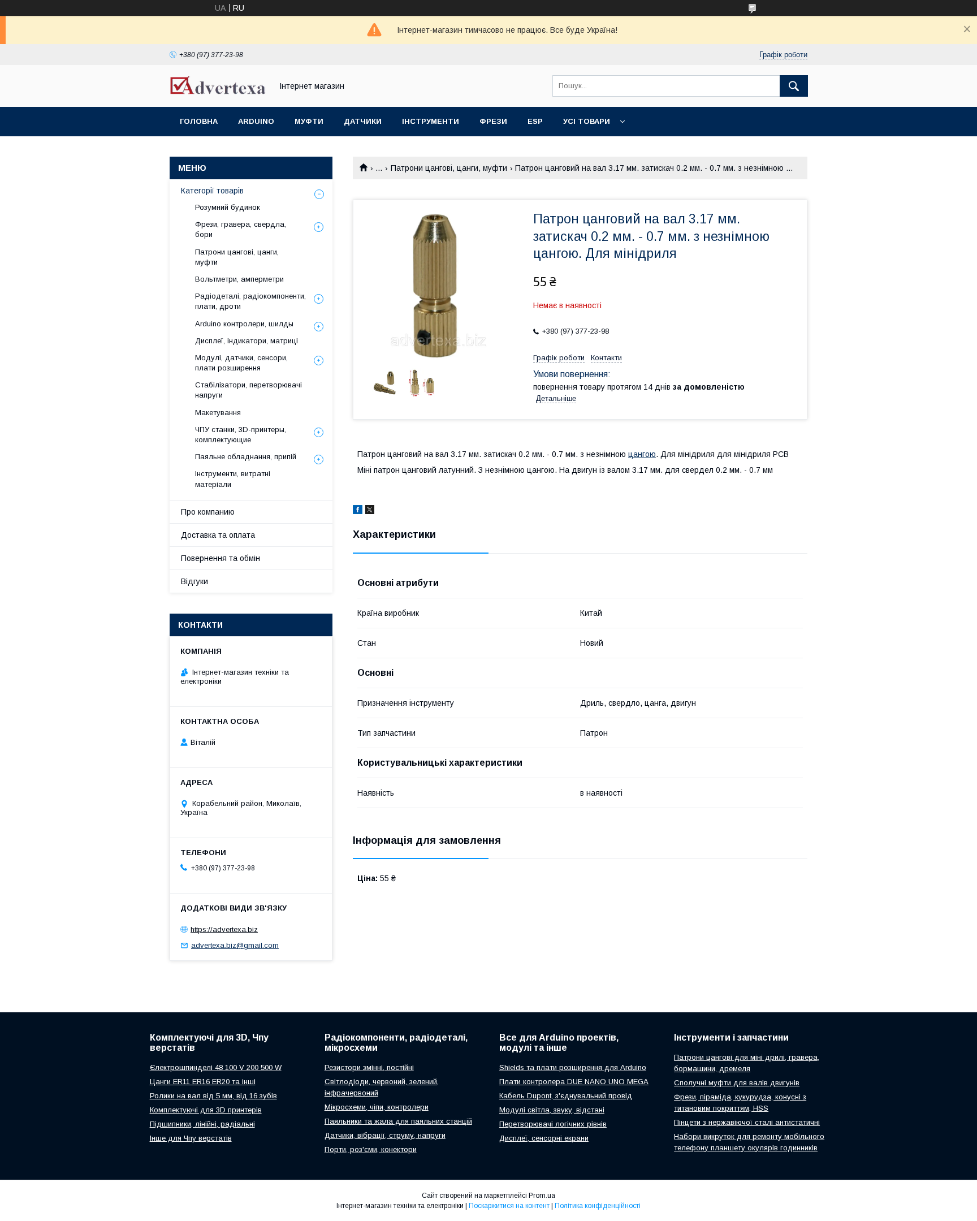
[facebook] (357, 511)
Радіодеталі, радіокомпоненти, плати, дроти (250, 301)
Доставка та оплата (218, 535)
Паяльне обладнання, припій (245, 456)
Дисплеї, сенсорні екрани (544, 1138)
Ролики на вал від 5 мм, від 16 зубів (213, 1095)
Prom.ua (542, 1196)
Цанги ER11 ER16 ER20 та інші (203, 1081)
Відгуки (194, 581)
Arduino (256, 121)
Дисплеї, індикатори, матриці (246, 340)
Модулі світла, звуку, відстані (551, 1110)
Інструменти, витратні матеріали (232, 478)
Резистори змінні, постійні (369, 1067)
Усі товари (586, 121)
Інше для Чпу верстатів (191, 1138)
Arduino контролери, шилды (244, 324)
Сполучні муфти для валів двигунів (736, 1082)
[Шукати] (794, 86)
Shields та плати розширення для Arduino (572, 1067)
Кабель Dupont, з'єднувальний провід (565, 1095)
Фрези (493, 121)
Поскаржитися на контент (509, 1206)
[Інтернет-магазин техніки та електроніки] (218, 91)
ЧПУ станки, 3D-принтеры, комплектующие (240, 434)
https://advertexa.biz (224, 929)
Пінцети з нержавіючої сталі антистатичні (747, 1122)
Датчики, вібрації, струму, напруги (385, 1135)
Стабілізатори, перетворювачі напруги (248, 390)
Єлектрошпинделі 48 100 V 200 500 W (216, 1067)
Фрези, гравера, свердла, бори (240, 229)
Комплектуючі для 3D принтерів (206, 1110)
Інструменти (430, 121)
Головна (199, 121)
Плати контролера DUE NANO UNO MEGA (574, 1081)
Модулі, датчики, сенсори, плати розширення (241, 362)
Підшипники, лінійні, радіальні (202, 1124)
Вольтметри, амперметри (239, 279)
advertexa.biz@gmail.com (235, 945)
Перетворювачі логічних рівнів (553, 1124)
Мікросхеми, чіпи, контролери (377, 1107)
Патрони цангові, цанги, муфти (449, 167)
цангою (642, 454)
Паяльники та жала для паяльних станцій (398, 1121)
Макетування (218, 412)
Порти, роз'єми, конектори (371, 1149)
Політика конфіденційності (598, 1206)
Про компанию (208, 511)
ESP (535, 121)
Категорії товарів (212, 190)
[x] (369, 511)
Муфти (309, 121)
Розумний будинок (227, 207)
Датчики (363, 121)
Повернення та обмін (220, 558)
